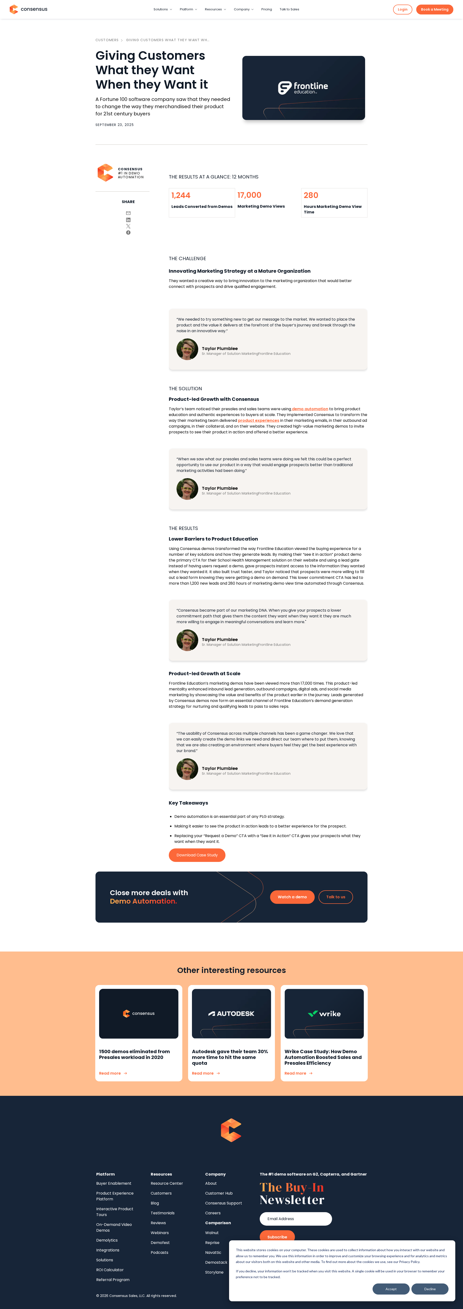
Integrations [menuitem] (107, 1250)
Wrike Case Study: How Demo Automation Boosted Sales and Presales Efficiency (323, 1057)
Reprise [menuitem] (212, 1242)
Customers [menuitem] (161, 1193)
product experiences (258, 420)
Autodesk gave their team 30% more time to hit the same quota (230, 1057)
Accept (391, 1289)
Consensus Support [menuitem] (223, 1203)
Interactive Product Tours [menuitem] (114, 1211)
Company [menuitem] (215, 1174)
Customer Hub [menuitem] (219, 1193)
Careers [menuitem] (213, 1213)
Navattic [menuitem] (213, 1252)
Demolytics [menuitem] (107, 1240)
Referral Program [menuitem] (112, 1280)
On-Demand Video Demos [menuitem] (114, 1227)
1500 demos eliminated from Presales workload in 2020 (134, 1054)
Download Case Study (197, 855)
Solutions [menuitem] (104, 1260)
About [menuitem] (211, 1183)
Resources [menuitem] (161, 1174)
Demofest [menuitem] (160, 1242)
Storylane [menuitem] (214, 1272)
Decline (430, 1289)
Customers (107, 40)
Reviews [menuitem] (158, 1223)
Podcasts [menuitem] (159, 1252)
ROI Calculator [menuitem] (110, 1270)
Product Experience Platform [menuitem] (115, 1196)
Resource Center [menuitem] (167, 1183)
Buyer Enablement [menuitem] (113, 1183)
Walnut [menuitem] (212, 1233)
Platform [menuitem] (105, 1174)
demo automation (310, 409)
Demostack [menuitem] (216, 1262)
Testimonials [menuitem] (163, 1213)
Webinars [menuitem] (160, 1233)
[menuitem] (218, 1223)
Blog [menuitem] (155, 1203)
